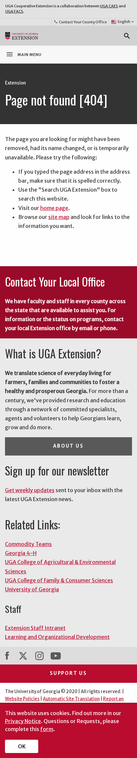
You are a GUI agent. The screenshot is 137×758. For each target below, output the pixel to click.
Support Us (68, 673)
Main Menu (24, 54)
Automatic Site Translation (71, 699)
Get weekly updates (30, 490)
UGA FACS (14, 11)
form (46, 729)
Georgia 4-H (21, 553)
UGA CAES (109, 6)
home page (54, 208)
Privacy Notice (23, 721)
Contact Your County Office (80, 22)
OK (22, 746)
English (126, 21)
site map (58, 217)
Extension (15, 83)
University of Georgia (32, 589)
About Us (68, 446)
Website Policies (22, 699)
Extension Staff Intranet (35, 628)
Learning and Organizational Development (57, 637)
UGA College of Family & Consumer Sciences (59, 580)
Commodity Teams (28, 544)
